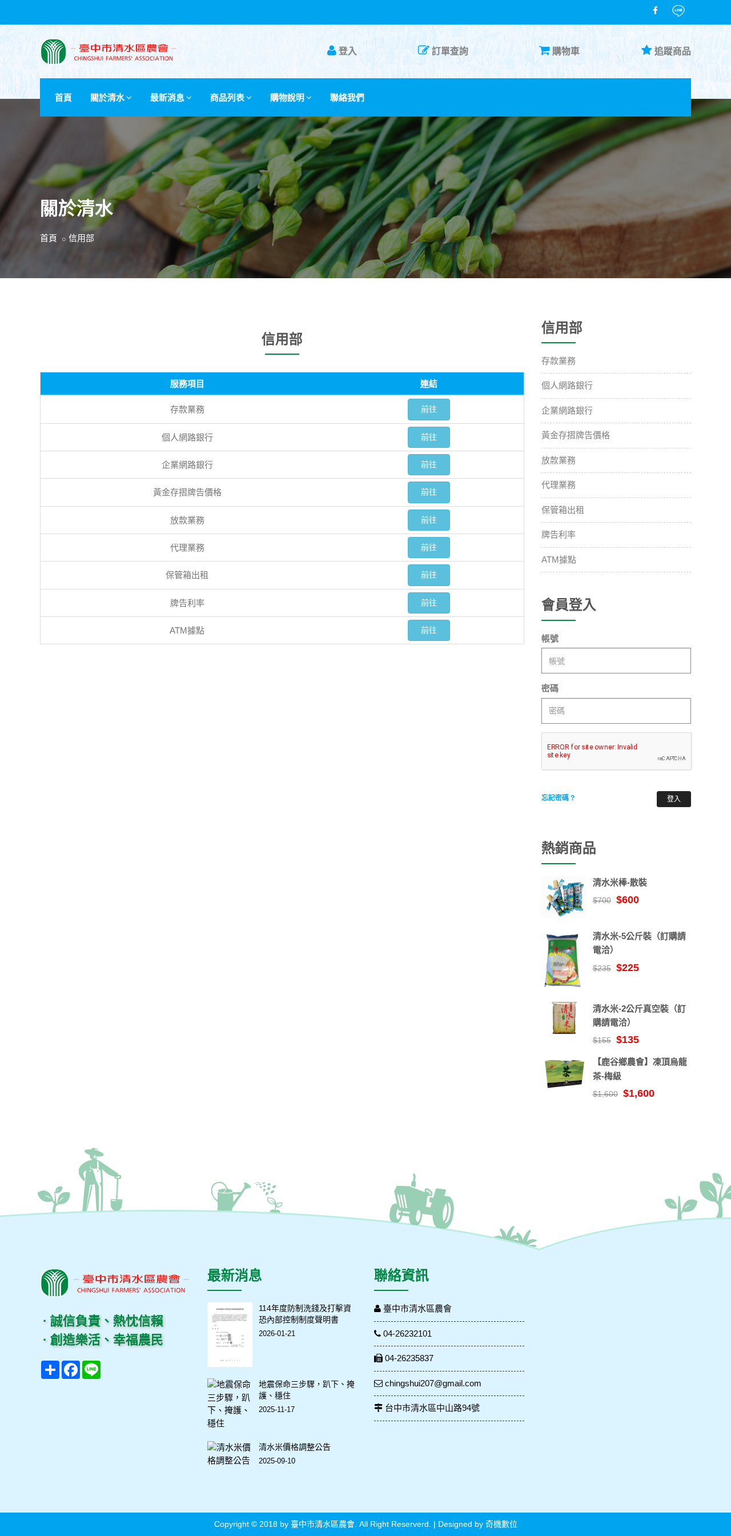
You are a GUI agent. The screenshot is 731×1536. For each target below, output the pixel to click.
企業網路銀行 (567, 410)
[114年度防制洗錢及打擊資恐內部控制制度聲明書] (230, 1334)
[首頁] (108, 51)
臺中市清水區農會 (416, 1308)
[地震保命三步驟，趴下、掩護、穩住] (230, 1404)
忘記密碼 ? (558, 798)
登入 (348, 51)
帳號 (550, 638)
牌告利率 (558, 534)
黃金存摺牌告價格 (575, 435)
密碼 (550, 688)
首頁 (63, 97)
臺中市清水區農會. (324, 1524)
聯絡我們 (347, 97)
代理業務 (558, 485)
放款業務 (558, 460)
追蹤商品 (672, 51)
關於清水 (107, 97)
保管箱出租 (562, 510)
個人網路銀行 (567, 385)
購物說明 (287, 97)
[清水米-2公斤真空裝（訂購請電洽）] (564, 1018)
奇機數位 (501, 1524)
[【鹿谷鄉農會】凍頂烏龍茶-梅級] (564, 1072)
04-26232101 (406, 1333)
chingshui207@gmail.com (432, 1383)
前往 (429, 409)
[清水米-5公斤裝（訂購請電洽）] (564, 959)
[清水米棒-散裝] (564, 897)
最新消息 (167, 97)
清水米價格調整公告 (295, 1446)
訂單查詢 (450, 51)
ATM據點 (558, 559)
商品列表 (227, 97)
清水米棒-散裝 (620, 882)
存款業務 (558, 361)
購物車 (566, 51)
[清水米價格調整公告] (230, 1454)
